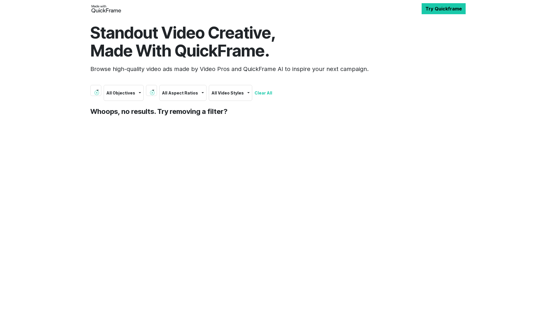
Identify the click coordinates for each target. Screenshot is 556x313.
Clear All (263, 92)
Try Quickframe (443, 9)
